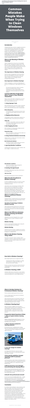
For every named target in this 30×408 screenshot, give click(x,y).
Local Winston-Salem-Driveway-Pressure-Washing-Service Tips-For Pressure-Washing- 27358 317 (14, 2)
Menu (3, 3)
